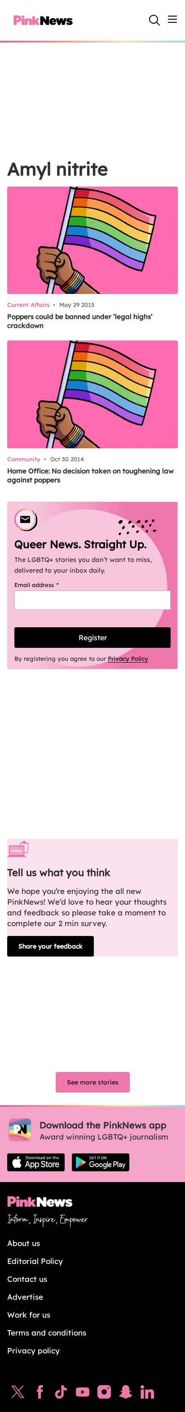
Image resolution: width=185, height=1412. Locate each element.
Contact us (27, 1279)
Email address (47, 584)
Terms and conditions (46, 1332)
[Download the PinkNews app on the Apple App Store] (36, 1162)
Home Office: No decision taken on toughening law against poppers (90, 475)
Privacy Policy (128, 658)
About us (23, 1243)
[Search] (154, 20)
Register (93, 637)
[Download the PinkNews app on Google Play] (100, 1162)
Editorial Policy (35, 1261)
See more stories (93, 1082)
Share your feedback (50, 946)
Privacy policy (33, 1350)
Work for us (28, 1314)
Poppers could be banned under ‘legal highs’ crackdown (80, 321)
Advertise (25, 1296)
